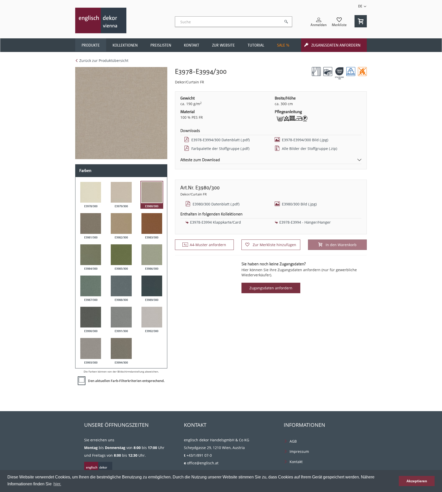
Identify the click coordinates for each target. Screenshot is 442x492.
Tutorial (256, 45)
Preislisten (160, 45)
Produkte (91, 45)
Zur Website (223, 45)
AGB (293, 441)
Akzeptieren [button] (416, 481)
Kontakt (191, 45)
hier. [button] (57, 484)
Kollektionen (125, 45)
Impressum (299, 451)
